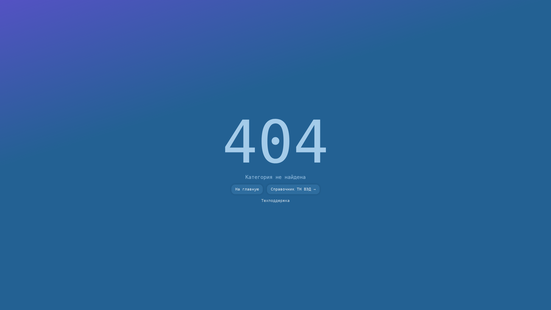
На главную (247, 189)
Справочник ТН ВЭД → (293, 189)
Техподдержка (275, 200)
